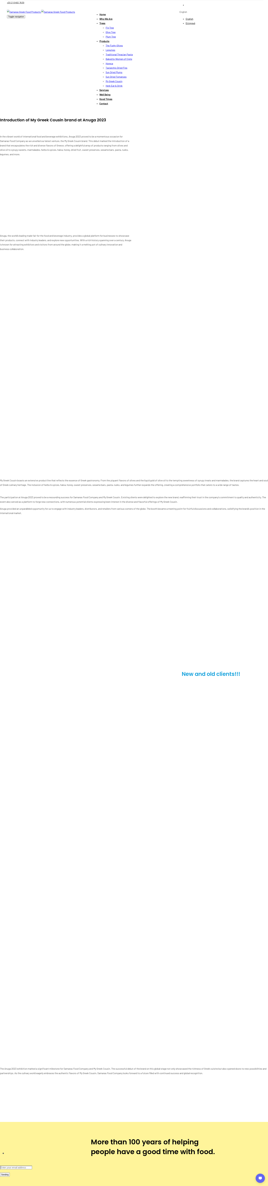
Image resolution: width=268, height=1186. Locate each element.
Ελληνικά (190, 23)
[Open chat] (260, 1178)
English (189, 18)
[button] (183, 11)
